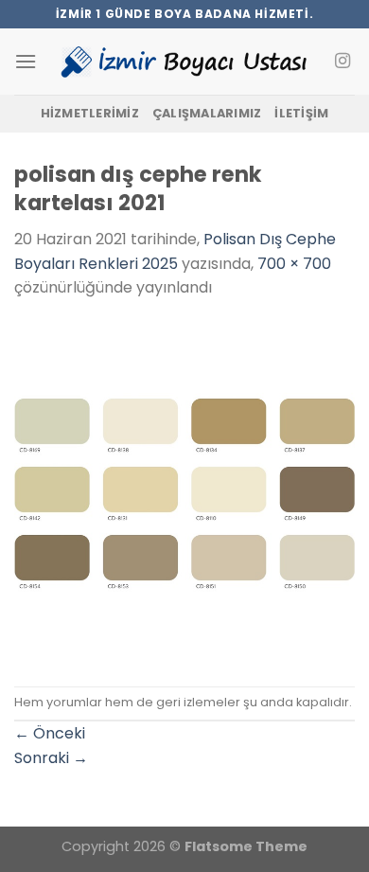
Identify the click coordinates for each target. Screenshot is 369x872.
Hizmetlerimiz (90, 113)
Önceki (49, 733)
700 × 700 (294, 264)
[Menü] (25, 61)
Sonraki (51, 758)
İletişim (301, 113)
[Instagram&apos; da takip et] (342, 61)
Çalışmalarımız (207, 113)
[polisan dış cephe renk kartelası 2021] (184, 492)
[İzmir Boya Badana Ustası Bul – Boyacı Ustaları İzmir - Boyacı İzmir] (184, 61)
